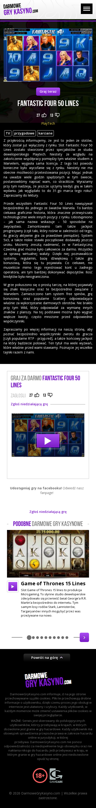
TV (8, 133)
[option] (48, 573)
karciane (45, 133)
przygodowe (24, 133)
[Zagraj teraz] (48, 435)
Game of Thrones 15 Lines (53, 583)
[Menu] (87, 9)
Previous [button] (11, 637)
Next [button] (84, 637)
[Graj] (13, 586)
